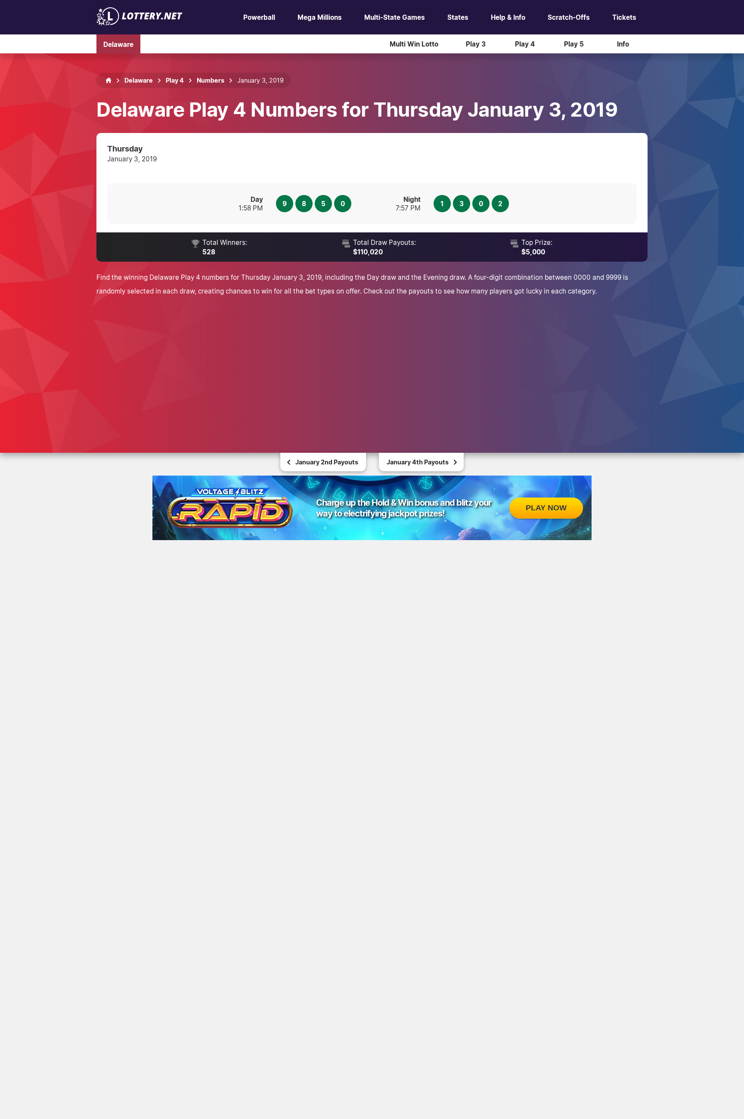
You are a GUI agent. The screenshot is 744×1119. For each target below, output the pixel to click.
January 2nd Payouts (326, 462)
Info (623, 44)
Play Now (546, 508)
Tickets (624, 17)
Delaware (118, 44)
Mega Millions (320, 17)
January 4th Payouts (418, 462)
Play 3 (476, 44)
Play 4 (525, 44)
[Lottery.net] (139, 23)
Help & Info (508, 17)
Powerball (259, 17)
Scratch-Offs (569, 17)
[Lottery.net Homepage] (108, 80)
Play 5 (574, 44)
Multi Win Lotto (414, 44)
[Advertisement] (372, 362)
